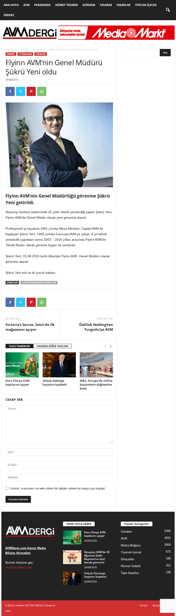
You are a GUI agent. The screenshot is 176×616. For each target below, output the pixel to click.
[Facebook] (10, 91)
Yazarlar (123, 5)
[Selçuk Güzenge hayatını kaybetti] (59, 364)
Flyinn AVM (39, 49)
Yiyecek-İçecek (146, 5)
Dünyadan (127, 559)
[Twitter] (20, 91)
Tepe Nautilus (130, 573)
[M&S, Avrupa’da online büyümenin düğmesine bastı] (96, 364)
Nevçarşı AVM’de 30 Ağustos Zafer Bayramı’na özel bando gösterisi (97, 557)
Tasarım (106, 5)
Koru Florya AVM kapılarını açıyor (18, 383)
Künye (143, 605)
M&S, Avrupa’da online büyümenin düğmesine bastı (96, 384)
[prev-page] (105, 346)
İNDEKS (24, 49)
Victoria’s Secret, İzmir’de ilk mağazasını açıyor (30, 327)
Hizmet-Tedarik (131, 566)
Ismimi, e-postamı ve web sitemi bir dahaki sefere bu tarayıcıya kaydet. (58, 488)
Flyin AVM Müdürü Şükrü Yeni (39, 282)
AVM (26, 5)
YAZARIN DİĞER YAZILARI (52, 346)
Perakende (42, 5)
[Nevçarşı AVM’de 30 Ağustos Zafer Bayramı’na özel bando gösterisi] (72, 557)
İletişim (157, 605)
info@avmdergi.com (18, 567)
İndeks (9, 15)
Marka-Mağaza (130, 545)
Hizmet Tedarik (66, 5)
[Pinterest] (31, 91)
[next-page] (110, 346)
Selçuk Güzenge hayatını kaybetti (55, 383)
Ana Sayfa (11, 5)
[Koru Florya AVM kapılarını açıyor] (22, 364)
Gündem (88, 5)
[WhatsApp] (41, 91)
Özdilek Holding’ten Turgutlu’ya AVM (96, 327)
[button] (168, 10)
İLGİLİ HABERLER (19, 346)
